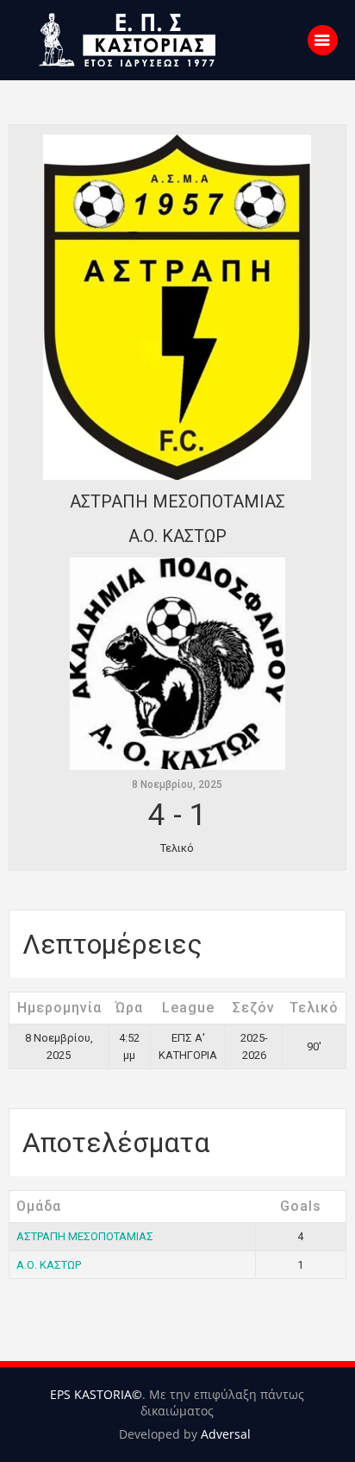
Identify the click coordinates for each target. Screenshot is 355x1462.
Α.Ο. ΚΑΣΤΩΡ (48, 1264)
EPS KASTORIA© (96, 1394)
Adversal (226, 1434)
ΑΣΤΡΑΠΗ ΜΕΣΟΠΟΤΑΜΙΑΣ (84, 1236)
